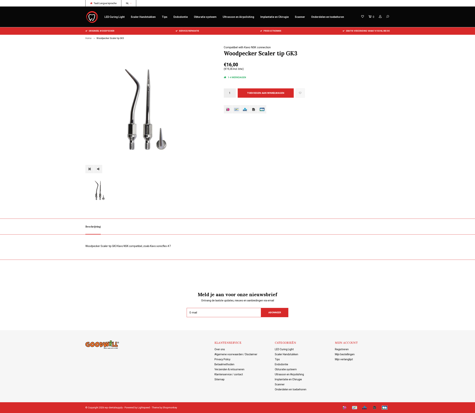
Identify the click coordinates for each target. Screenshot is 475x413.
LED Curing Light (114, 16)
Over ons (219, 349)
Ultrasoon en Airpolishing (238, 16)
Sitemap (219, 379)
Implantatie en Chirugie (274, 16)
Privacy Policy (222, 359)
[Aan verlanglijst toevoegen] (300, 93)
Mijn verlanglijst (344, 359)
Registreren (342, 349)
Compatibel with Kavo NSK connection (247, 47)
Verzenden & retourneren (229, 369)
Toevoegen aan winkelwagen (265, 93)
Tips (164, 16)
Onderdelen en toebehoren (327, 16)
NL (127, 3)
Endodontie (180, 16)
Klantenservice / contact (228, 374)
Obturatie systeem (205, 16)
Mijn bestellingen (345, 354)
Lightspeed (144, 407)
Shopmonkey (170, 407)
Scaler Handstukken (143, 16)
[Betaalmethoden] (228, 109)
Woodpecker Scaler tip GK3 (110, 38)
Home (88, 38)
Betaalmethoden (224, 364)
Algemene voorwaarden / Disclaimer (235, 354)
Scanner (300, 16)
